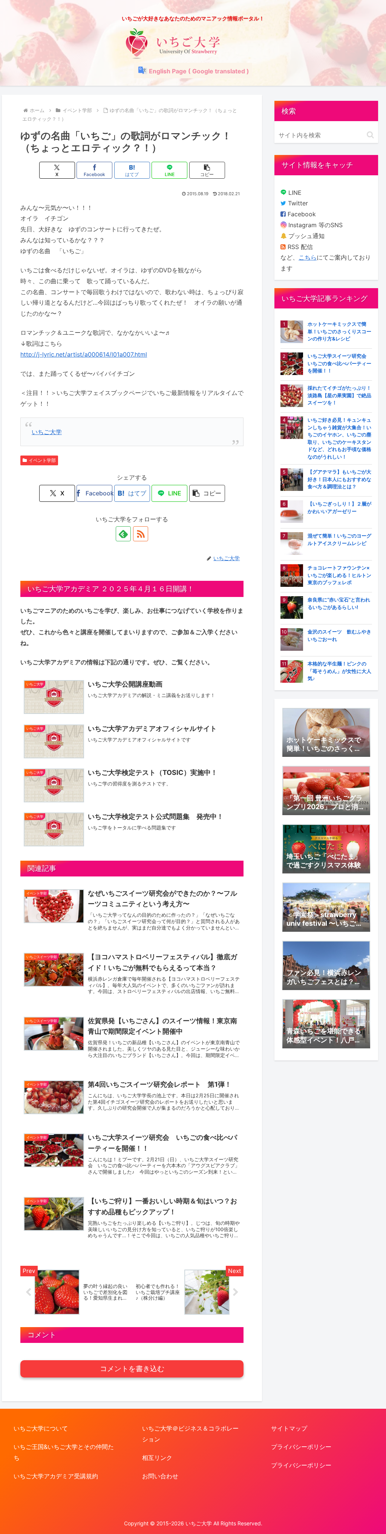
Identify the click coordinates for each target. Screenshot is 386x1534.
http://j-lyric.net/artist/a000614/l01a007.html (83, 354)
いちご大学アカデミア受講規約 (56, 1476)
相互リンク (157, 1457)
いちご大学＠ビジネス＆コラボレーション (190, 1434)
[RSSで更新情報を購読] (140, 533)
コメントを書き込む (132, 1369)
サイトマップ (289, 1428)
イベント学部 (42, 460)
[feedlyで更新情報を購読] (123, 533)
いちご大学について (41, 1428)
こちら (308, 257)
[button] (207, 170)
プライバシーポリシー (301, 1446)
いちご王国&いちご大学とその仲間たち (64, 1452)
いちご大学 (47, 432)
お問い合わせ (160, 1476)
